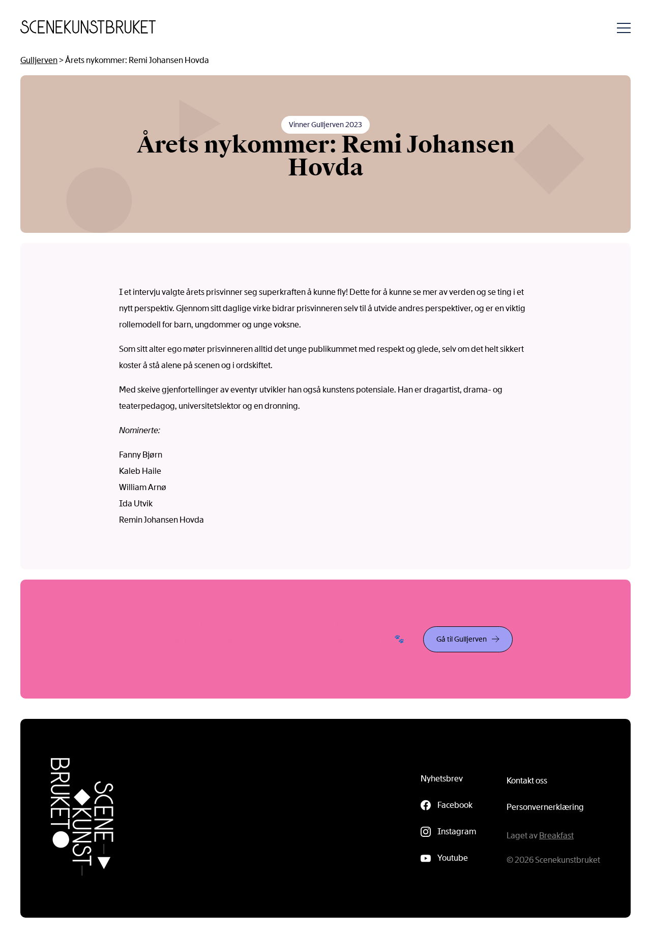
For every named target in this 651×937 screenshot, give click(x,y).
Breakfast (556, 835)
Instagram (456, 831)
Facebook (454, 805)
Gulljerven (38, 60)
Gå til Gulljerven (461, 639)
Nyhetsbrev (442, 778)
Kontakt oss (527, 780)
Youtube (452, 858)
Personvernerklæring (545, 807)
